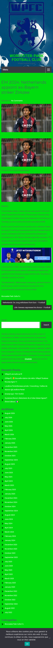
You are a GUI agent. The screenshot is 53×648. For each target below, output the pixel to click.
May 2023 (8, 570)
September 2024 (11, 511)
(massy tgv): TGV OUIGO (14, 394)
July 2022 (8, 612)
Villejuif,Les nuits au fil (13, 374)
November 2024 (11, 502)
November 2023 (11, 549)
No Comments (17, 101)
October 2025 (10, 456)
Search (4, 320)
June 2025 (9, 473)
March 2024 (9, 532)
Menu (5, 69)
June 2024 (9, 519)
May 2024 (8, 523)
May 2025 (8, 477)
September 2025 (11, 460)
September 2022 (11, 604)
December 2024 (11, 498)
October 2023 (10, 553)
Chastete (28, 359)
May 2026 (8, 426)
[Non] (49, 638)
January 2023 (10, 587)
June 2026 (9, 422)
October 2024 (10, 506)
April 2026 (9, 430)
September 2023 (11, 557)
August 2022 (10, 608)
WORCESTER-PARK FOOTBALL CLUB (26, 58)
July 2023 (8, 562)
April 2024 (9, 528)
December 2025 (11, 447)
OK (27, 644)
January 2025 (10, 494)
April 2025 (9, 481)
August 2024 (10, 515)
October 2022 (10, 600)
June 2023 (9, 566)
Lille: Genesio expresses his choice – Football (32, 307)
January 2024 (10, 540)
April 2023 (9, 574)
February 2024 (10, 536)
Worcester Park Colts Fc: (11, 296)
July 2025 (8, 468)
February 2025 (10, 489)
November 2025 (11, 451)
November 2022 (11, 595)
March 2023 (9, 578)
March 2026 (9, 434)
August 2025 (10, 464)
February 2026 (10, 439)
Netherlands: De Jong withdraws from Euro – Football (24, 303)
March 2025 (9, 485)
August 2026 (10, 413)
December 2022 (11, 591)
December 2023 (11, 545)
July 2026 (8, 417)
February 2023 (10, 583)
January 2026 (10, 443)
